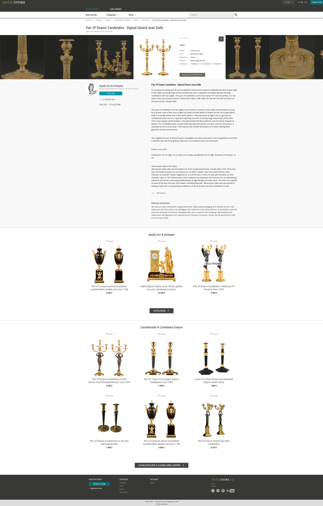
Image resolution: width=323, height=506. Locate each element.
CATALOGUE (92, 9)
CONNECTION (317, 2)
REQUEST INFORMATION (192, 75)
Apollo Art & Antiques (111, 86)
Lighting (107, 20)
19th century (145, 20)
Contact (213, 486)
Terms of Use (149, 502)
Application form (96, 488)
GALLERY (103, 105)
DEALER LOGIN (99, 484)
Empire (136, 20)
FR (299, 2)
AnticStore (89, 20)
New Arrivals (91, 14)
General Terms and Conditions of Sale (166, 502)
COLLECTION (114, 105)
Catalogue (99, 20)
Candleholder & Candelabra (122, 20)
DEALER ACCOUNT (95, 479)
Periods (121, 489)
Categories (122, 483)
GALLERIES (116, 9)
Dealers (152, 483)
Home (213, 483)
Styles (121, 486)
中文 (305, 2)
